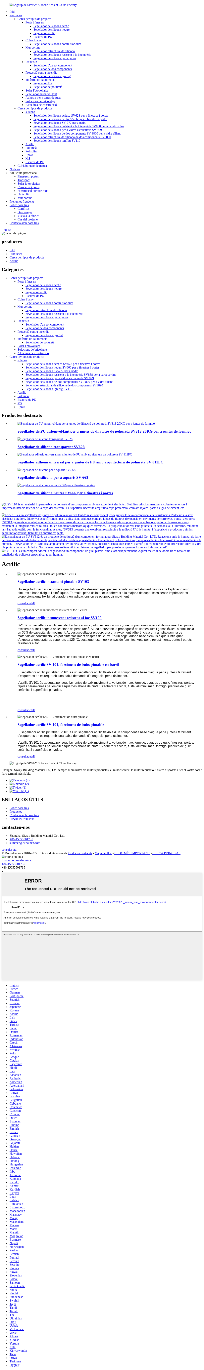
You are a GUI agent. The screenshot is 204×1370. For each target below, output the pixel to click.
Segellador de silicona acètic (51, 26)
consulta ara (9, 849)
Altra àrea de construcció (41, 104)
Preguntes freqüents (22, 201)
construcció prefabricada (33, 190)
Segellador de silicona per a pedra (54, 58)
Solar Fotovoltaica (37, 90)
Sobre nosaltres (19, 205)
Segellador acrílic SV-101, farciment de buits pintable (61, 725)
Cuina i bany (34, 40)
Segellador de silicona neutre (51, 29)
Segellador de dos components (52, 69)
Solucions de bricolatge (40, 101)
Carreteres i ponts (28, 187)
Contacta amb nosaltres (24, 223)
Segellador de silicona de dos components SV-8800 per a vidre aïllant (77, 133)
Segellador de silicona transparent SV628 (51, 447)
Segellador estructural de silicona (54, 51)
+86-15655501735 (21, 839)
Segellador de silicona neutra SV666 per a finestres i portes (70, 119)
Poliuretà (31, 147)
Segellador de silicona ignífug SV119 (56, 140)
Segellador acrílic (44, 33)
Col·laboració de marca (32, 165)
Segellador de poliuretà (47, 87)
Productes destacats (80, 853)
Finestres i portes (28, 176)
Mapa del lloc (103, 853)
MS (28, 158)
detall (31, 603)
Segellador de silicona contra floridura (57, 44)
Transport (23, 180)
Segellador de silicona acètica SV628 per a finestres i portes (70, 115)
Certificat (23, 208)
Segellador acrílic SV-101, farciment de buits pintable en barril (68, 664)
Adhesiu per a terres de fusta (43, 97)
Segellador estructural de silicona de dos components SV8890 (72, 137)
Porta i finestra (35, 22)
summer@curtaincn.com (25, 842)
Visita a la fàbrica (28, 215)
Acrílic (30, 144)
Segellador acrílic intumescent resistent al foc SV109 (60, 618)
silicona (30, 112)
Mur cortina (33, 47)
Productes (16, 15)
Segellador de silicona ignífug (52, 76)
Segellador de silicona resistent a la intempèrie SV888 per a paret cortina (78, 126)
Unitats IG (32, 61)
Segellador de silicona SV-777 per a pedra (59, 122)
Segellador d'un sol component (52, 65)
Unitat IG (23, 194)
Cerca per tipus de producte (35, 108)
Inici (12, 11)
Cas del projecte (28, 219)
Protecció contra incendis (41, 72)
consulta (23, 603)
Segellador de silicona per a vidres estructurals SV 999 (67, 130)
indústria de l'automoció (40, 79)
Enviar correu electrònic (17, 860)
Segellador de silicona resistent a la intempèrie (62, 54)
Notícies (15, 169)
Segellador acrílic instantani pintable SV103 (53, 581)
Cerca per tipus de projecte (34, 18)
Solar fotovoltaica (29, 183)
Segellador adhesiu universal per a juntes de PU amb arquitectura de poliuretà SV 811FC (90, 462)
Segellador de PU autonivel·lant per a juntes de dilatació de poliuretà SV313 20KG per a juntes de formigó (104, 431)
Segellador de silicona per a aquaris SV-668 (53, 477)
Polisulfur (32, 151)
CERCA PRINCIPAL (166, 853)
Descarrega (25, 212)
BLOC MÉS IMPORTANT (132, 853)
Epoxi (29, 155)
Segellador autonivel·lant (41, 94)
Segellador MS (42, 83)
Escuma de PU (42, 36)
